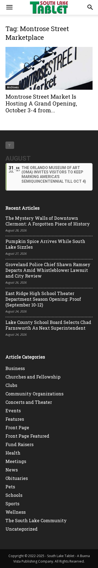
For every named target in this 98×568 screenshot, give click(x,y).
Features (14, 419)
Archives (13, 87)
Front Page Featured (27, 436)
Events (13, 410)
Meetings (15, 461)
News (11, 470)
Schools (13, 495)
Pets (10, 486)
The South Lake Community (36, 520)
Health (12, 453)
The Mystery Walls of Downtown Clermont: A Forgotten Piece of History (47, 221)
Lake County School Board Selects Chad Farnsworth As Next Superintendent (48, 325)
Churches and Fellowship (32, 377)
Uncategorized (21, 529)
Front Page (17, 427)
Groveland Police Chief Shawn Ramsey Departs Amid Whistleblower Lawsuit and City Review (47, 270)
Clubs (11, 385)
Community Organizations (34, 393)
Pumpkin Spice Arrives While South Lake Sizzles (45, 244)
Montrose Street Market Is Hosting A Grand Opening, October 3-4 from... (41, 103)
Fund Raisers (19, 444)
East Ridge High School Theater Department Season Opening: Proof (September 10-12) (43, 299)
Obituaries (16, 478)
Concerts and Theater (28, 402)
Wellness (15, 512)
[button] (9, 7)
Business (15, 368)
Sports (12, 503)
